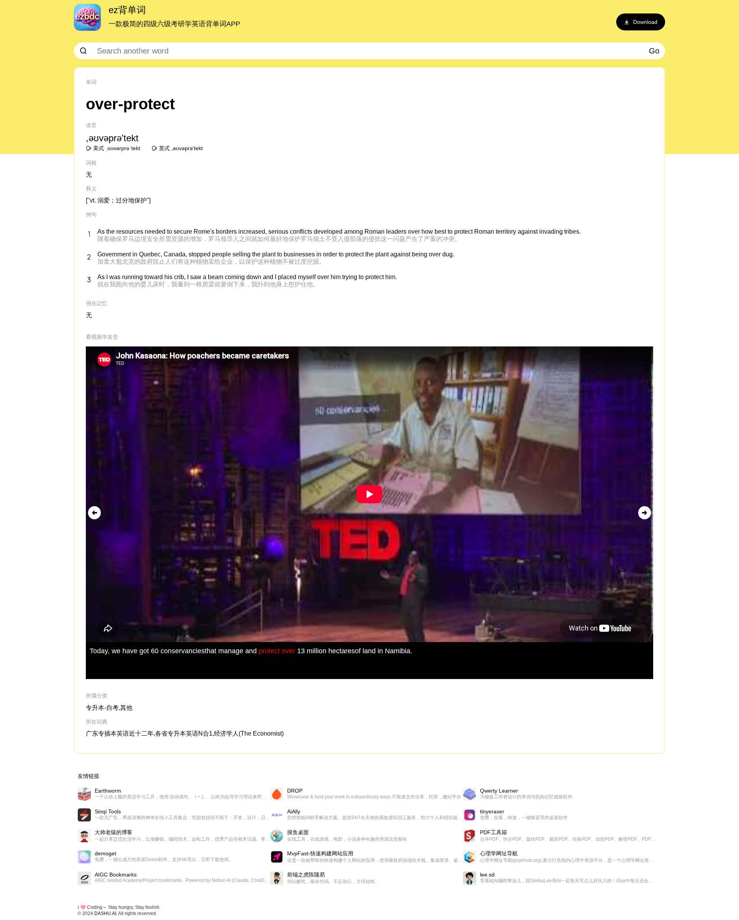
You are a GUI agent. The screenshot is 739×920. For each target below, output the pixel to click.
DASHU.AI (105, 913)
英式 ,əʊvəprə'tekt (181, 148)
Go (654, 51)
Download (645, 22)
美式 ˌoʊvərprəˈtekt (116, 148)
